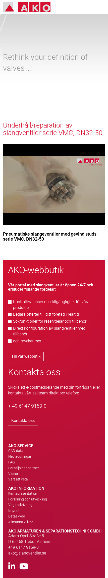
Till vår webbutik (25, 356)
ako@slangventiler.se (27, 553)
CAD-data (15, 451)
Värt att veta (18, 479)
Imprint (14, 510)
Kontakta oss (23, 420)
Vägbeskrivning (20, 505)
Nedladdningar (19, 456)
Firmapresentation (22, 493)
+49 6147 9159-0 (23, 547)
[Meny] (94, 7)
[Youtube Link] (23, 566)
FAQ (11, 462)
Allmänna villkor (20, 522)
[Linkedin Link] (11, 566)
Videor (13, 474)
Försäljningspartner (23, 468)
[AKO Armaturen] (30, 7)
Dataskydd (16, 516)
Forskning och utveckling (27, 499)
